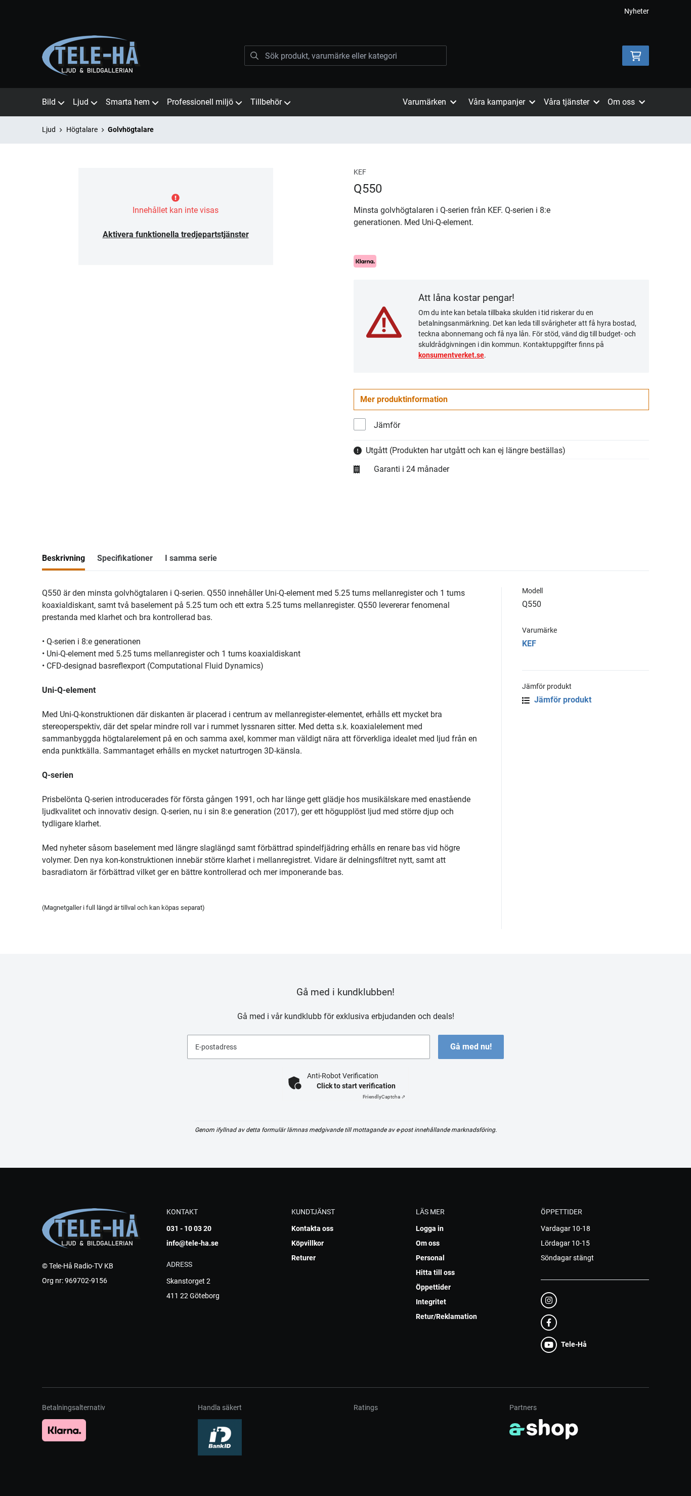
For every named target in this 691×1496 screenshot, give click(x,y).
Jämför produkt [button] (561, 700)
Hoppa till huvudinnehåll (341, 13)
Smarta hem (128, 102)
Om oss (428, 1243)
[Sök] (254, 56)
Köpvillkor (307, 1243)
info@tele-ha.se (192, 1243)
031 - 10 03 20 (188, 1228)
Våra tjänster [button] (566, 102)
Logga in (430, 1228)
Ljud (81, 102)
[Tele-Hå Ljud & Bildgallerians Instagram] (592, 1300)
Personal (430, 1258)
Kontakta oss (312, 1228)
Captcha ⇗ (384, 1096)
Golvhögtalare (131, 129)
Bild (49, 102)
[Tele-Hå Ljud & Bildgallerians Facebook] (592, 1322)
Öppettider (433, 1287)
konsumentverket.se (451, 355)
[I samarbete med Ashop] (543, 1429)
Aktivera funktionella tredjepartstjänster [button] (176, 234)
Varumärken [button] (424, 102)
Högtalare (82, 129)
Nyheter (636, 11)
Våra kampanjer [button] (496, 102)
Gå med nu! (471, 1046)
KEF (529, 643)
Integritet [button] (431, 1302)
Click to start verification (356, 1086)
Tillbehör (266, 102)
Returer (303, 1258)
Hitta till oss (435, 1272)
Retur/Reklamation (446, 1316)
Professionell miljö (200, 102)
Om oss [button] (621, 102)
